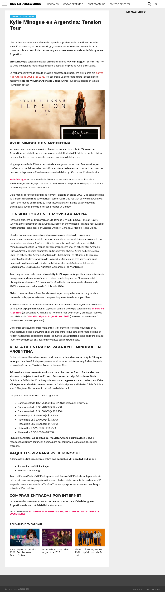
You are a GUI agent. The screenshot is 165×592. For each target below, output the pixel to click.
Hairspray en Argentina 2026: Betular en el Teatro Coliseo (23, 552)
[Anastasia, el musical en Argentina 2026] (57, 545)
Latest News (153, 589)
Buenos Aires (55, 511)
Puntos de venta (120, 4)
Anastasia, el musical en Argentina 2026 (55, 551)
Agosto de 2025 (38, 511)
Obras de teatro (73, 4)
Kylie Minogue (18, 179)
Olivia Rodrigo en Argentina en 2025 (48, 316)
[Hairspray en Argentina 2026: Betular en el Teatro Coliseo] (24, 545)
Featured (70, 511)
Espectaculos (96, 4)
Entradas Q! (137, 589)
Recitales (53, 4)
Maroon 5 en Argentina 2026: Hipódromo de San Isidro (89, 552)
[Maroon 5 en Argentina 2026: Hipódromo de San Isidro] (89, 545)
